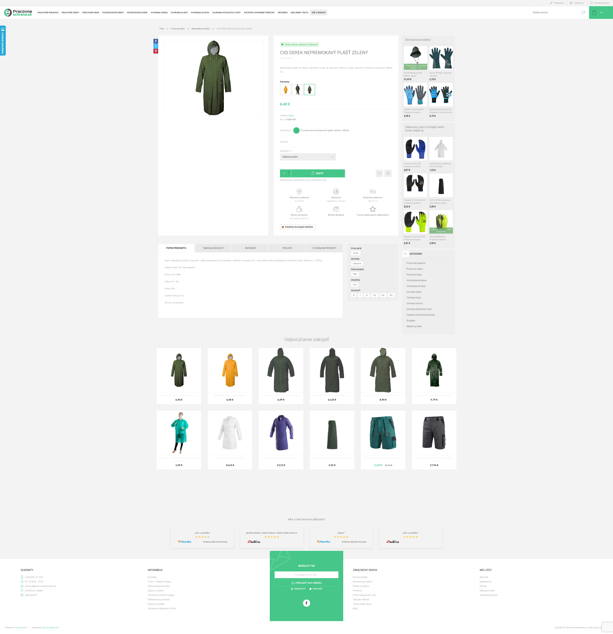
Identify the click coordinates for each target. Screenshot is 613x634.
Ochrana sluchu (415, 303)
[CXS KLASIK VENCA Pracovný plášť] (281, 440)
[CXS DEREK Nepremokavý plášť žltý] (230, 376)
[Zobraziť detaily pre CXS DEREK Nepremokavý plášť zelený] (309, 94)
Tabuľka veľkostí (213, 248)
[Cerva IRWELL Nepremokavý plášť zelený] (281, 376)
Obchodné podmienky (159, 586)
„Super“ (341, 533)
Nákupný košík (487, 590)
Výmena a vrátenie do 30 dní (162, 608)
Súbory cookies (156, 590)
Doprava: (284, 141)
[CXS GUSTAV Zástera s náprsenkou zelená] (332, 440)
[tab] (176, 248)
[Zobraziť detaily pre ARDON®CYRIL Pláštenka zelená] (297, 94)
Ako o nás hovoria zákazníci (306, 519)
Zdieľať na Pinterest (155, 51)
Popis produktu (176, 248)
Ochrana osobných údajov (161, 595)
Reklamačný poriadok (159, 599)
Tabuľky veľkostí (361, 599)
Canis (291, 115)
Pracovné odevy (415, 269)
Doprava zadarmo (373, 195)
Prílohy (287, 248)
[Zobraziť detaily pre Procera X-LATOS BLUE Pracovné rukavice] (412, 214)
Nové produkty (360, 577)
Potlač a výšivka (361, 586)
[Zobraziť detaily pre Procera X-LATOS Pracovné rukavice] (407, 214)
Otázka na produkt (324, 248)
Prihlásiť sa (579, 3)
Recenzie (250, 248)
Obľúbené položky (489, 595)
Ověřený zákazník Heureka (215, 542)
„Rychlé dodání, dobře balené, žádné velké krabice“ (272, 533)
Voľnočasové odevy (417, 280)
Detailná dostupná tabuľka (299, 227)
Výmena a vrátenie (299, 195)
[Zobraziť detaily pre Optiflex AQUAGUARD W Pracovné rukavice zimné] (407, 87)
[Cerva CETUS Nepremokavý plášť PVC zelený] (383, 376)
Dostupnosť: (285, 130)
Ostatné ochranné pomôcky (421, 315)
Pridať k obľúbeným (379, 173)
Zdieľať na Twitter (155, 46)
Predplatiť (300, 589)
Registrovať (559, 3)
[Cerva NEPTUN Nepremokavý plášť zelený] (332, 376)
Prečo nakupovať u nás (364, 595)
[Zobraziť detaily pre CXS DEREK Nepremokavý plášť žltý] (285, 94)
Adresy (483, 586)
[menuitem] (207, 577)
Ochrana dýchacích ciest (419, 309)
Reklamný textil (414, 326)
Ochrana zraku (414, 292)
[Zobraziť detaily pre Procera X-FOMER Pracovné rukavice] (418, 214)
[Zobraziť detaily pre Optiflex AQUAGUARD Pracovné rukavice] (437, 87)
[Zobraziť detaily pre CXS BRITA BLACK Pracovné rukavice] (415, 177)
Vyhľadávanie (583, 12)
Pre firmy (357, 590)
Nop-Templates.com (50, 627)
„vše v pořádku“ (202, 533)
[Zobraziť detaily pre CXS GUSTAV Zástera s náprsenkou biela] (437, 177)
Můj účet (484, 577)
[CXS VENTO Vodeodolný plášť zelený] (434, 376)
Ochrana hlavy (414, 297)
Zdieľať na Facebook (155, 41)
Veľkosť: (285, 151)
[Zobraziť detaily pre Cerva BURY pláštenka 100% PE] (441, 141)
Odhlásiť (317, 589)
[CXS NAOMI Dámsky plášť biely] (230, 440)
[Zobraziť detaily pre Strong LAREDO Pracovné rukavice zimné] (418, 87)
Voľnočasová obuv (416, 286)
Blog (355, 608)
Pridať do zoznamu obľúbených (417, 62)
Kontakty (152, 577)
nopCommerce (21, 627)
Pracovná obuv (414, 274)
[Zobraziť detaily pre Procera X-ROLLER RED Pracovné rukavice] (415, 141)
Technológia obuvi (362, 604)
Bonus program (299, 213)
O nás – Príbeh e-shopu (159, 581)
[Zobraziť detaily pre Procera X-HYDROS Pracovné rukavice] (412, 87)
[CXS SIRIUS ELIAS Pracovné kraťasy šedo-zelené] (434, 440)
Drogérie (411, 320)
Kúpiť (412, 62)
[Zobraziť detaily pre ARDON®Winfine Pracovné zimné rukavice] (444, 87)
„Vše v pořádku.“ (410, 533)
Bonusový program (363, 581)
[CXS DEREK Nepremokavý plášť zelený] (179, 376)
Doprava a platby (156, 604)
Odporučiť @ (388, 173)
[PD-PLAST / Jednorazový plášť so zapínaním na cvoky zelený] (179, 440)
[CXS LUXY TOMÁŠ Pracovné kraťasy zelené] (383, 440)
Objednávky (485, 581)
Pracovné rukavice (416, 263)
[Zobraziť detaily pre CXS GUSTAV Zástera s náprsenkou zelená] (444, 177)
